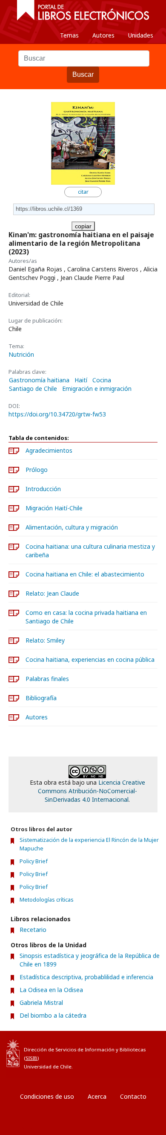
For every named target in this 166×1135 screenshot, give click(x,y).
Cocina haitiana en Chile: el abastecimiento (85, 574)
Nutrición (21, 354)
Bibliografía (41, 698)
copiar (83, 226)
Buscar (83, 74)
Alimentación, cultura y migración (72, 527)
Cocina (101, 380)
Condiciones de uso (47, 1096)
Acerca (97, 1096)
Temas (69, 35)
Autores (103, 35)
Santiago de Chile (33, 389)
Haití (80, 380)
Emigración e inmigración (97, 389)
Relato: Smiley (45, 640)
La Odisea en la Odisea (51, 990)
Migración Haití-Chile (54, 508)
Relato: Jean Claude (52, 593)
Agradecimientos (49, 450)
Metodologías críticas (47, 899)
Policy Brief (34, 861)
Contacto (133, 1096)
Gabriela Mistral (41, 1002)
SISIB (31, 1058)
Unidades (140, 35)
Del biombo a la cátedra (53, 1015)
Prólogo (37, 470)
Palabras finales (47, 679)
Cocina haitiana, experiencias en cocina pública (90, 659)
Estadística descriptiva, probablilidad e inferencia (86, 977)
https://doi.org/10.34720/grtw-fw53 (57, 414)
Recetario (33, 929)
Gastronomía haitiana (39, 380)
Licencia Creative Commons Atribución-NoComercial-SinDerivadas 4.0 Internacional (91, 790)
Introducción (43, 489)
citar (83, 191)
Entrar (25, 1128)
